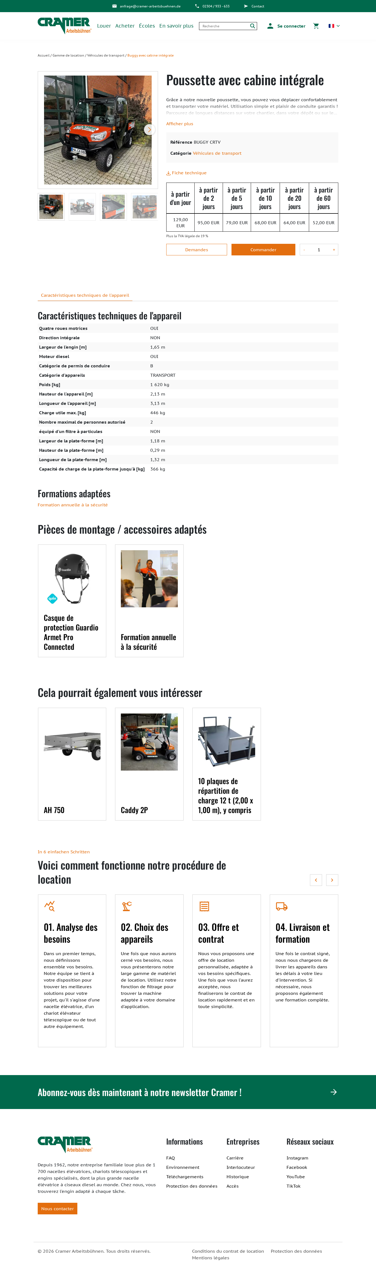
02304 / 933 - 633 (216, 6)
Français (334, 26)
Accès (233, 1186)
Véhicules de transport (105, 55)
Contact (258, 6)
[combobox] (224, 26)
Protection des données (191, 1186)
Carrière (235, 1158)
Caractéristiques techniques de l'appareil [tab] (85, 295)
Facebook (297, 1167)
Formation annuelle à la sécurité (73, 504)
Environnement (182, 1167)
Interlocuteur (241, 1167)
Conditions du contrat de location (228, 1251)
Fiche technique (189, 172)
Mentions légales (210, 1257)
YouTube (296, 1176)
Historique (238, 1176)
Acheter (125, 26)
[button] (285, 26)
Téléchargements (184, 1176)
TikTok (294, 1186)
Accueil (44, 55)
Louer (104, 26)
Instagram (297, 1158)
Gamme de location (68, 55)
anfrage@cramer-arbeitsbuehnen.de (150, 6)
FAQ (170, 1158)
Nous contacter (57, 1208)
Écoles (147, 26)
